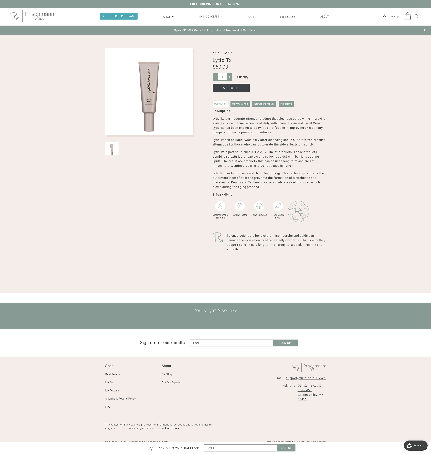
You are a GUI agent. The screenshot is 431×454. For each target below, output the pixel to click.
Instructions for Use (264, 103)
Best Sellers (112, 374)
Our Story (167, 374)
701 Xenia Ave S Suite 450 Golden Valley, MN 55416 (311, 392)
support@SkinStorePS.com (306, 378)
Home (216, 52)
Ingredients (286, 103)
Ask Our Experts (171, 382)
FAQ (107, 406)
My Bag (109, 382)
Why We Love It (240, 103)
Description (220, 103)
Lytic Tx (228, 52)
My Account (112, 390)
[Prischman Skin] (32, 21)
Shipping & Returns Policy (120, 398)
